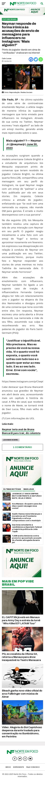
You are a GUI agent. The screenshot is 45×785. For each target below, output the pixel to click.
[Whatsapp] (40, 59)
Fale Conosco (33, 767)
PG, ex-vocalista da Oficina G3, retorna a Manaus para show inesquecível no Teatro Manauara (21, 657)
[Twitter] (36, 59)
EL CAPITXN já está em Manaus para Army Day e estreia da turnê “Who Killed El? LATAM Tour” (21, 620)
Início (8, 767)
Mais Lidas (29, 489)
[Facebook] (31, 59)
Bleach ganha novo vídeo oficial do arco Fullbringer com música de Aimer (22, 693)
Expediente (18, 767)
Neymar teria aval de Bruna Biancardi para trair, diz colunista (21, 431)
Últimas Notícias (12, 489)
